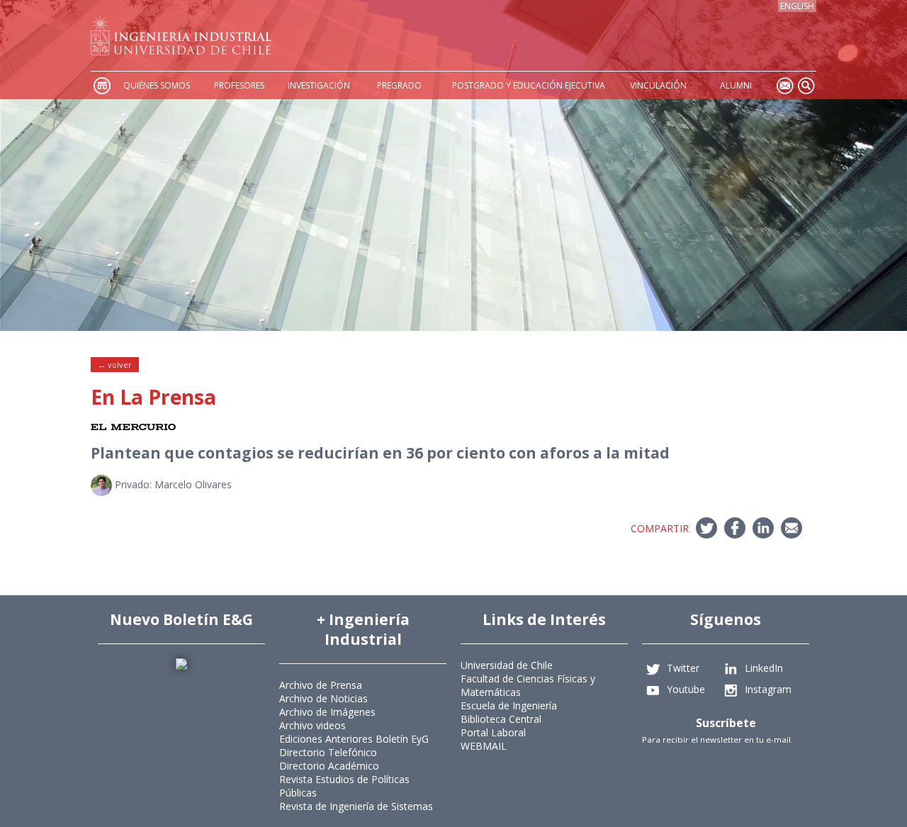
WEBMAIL (484, 746)
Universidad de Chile (507, 665)
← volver (115, 364)
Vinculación (658, 85)
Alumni (736, 85)
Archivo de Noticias (323, 698)
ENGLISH (797, 6)
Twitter (683, 668)
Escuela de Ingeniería (509, 705)
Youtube (686, 689)
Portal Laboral (493, 732)
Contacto (784, 85)
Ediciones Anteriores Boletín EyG (354, 739)
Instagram (768, 689)
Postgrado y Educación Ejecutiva (528, 85)
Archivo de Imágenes (327, 712)
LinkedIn (764, 668)
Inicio (101, 85)
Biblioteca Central (501, 719)
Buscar (805, 85)
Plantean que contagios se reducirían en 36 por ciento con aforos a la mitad (380, 453)
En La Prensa (153, 396)
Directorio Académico (329, 765)
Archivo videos (312, 725)
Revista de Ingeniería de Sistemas (356, 806)
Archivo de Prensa (320, 685)
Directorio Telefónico (328, 752)
